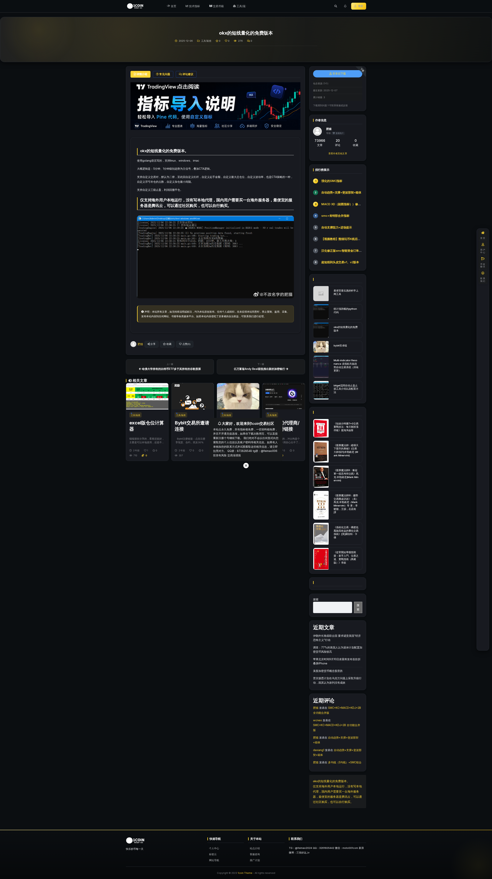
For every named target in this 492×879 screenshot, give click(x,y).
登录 (360, 6)
